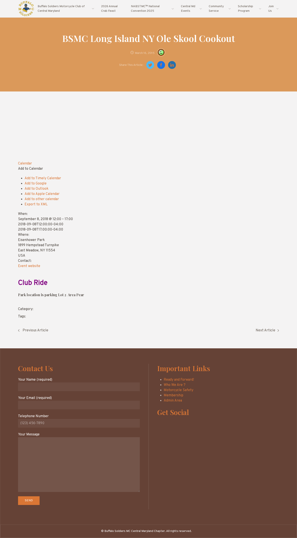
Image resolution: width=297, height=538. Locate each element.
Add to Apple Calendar (42, 194)
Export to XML (36, 204)
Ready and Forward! (179, 380)
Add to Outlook (36, 189)
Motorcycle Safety (178, 390)
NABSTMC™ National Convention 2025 (145, 9)
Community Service (216, 9)
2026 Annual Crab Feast (109, 9)
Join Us (271, 9)
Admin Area (173, 401)
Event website (29, 266)
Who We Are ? (174, 385)
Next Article (265, 330)
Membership (173, 395)
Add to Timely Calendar (43, 178)
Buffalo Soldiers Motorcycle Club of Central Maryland (61, 9)
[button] (30, 169)
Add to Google (36, 183)
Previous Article (35, 330)
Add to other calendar (42, 199)
